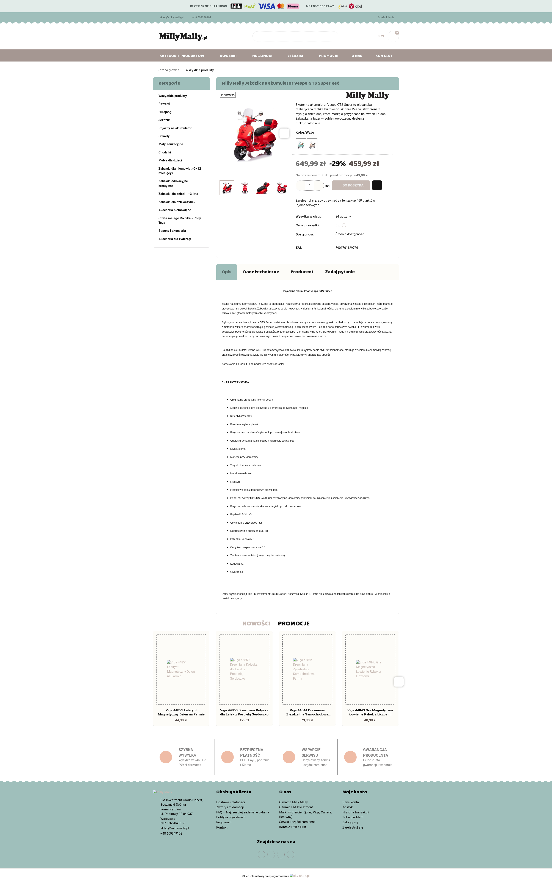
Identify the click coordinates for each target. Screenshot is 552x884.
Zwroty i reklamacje (230, 807)
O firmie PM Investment (296, 807)
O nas (356, 56)
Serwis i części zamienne (297, 822)
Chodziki (164, 152)
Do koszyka (353, 185)
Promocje (328, 56)
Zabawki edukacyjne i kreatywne (174, 183)
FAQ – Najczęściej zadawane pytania (242, 812)
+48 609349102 (201, 17)
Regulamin (223, 822)
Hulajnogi (165, 112)
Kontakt (383, 56)
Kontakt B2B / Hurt (292, 827)
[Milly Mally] (367, 95)
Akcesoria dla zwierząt (174, 239)
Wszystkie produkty (172, 96)
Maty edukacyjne (170, 144)
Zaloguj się (350, 822)
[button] (244, 793)
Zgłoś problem (352, 817)
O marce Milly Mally (293, 802)
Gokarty (164, 136)
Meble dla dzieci (170, 160)
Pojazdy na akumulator (174, 128)
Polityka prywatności (231, 817)
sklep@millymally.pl (171, 17)
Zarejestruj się (352, 827)
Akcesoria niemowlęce (174, 210)
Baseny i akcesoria (172, 231)
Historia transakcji (355, 812)
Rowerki (164, 104)
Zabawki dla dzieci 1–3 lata (178, 194)
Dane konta (350, 802)
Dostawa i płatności (230, 802)
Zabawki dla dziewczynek (176, 202)
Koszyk (347, 807)
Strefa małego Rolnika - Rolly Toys (179, 220)
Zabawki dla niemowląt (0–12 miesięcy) (179, 171)
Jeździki (164, 120)
